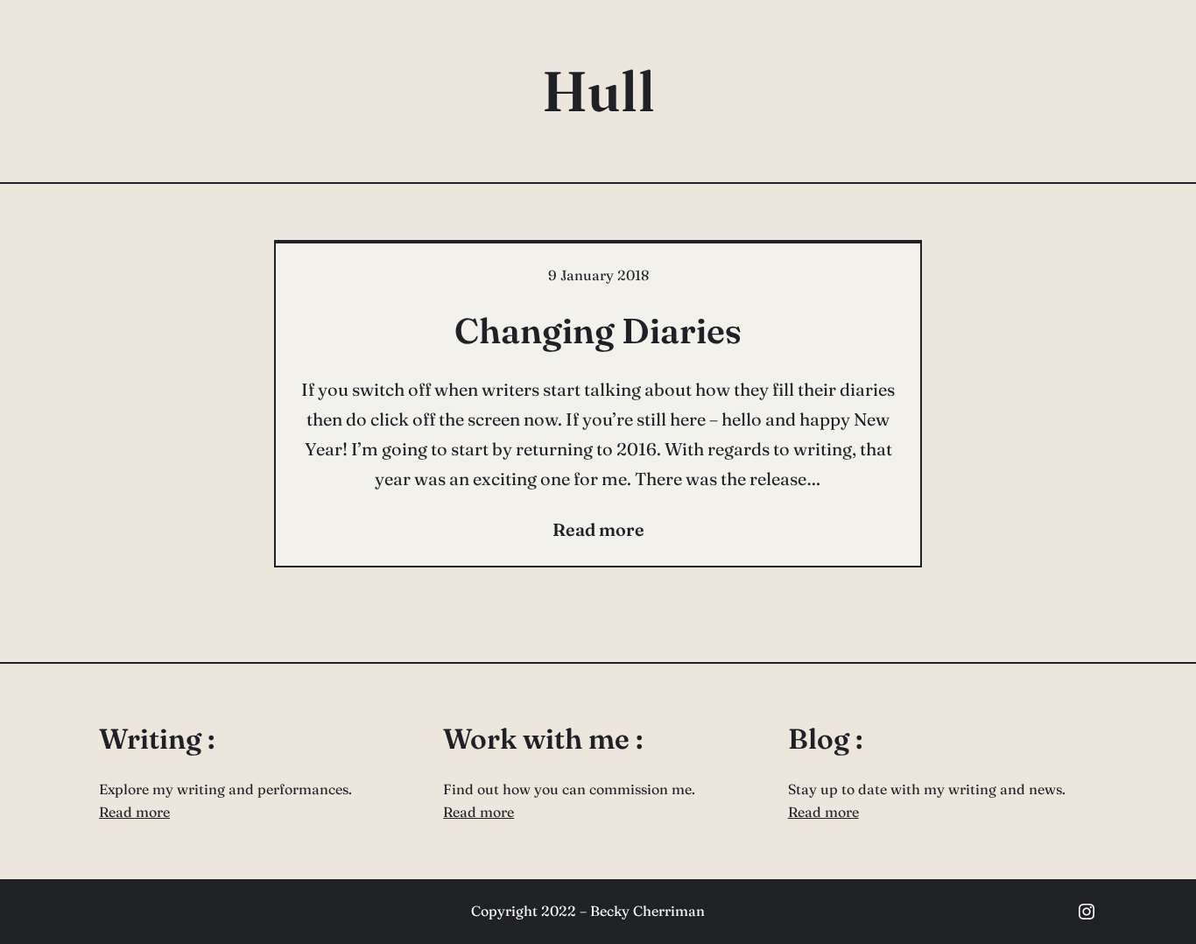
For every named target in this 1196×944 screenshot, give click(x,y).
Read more (134, 812)
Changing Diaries (598, 330)
